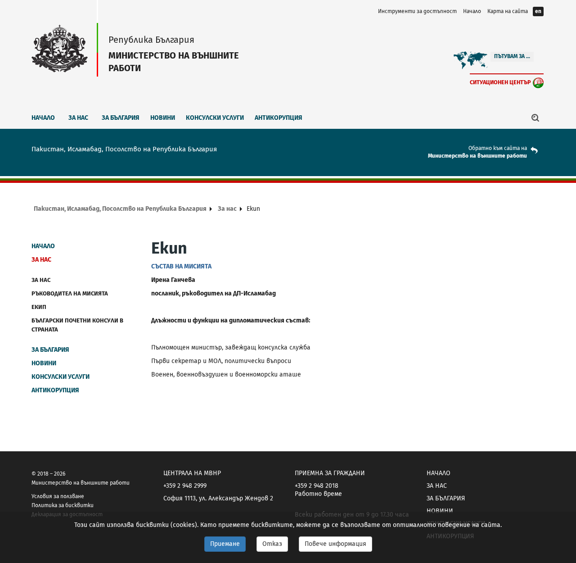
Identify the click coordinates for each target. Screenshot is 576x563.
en (538, 11)
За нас (78, 118)
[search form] (535, 117)
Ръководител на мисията (70, 293)
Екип (39, 307)
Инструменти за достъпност (417, 11)
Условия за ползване (58, 496)
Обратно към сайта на (497, 148)
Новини (162, 118)
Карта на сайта (507, 11)
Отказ (272, 544)
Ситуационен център (500, 82)
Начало (472, 11)
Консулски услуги (215, 118)
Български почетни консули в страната (77, 325)
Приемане (225, 544)
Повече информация (335, 544)
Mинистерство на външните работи (477, 156)
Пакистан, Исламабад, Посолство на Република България (120, 209)
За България (121, 118)
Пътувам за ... (512, 56)
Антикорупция (278, 118)
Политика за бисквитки (63, 505)
